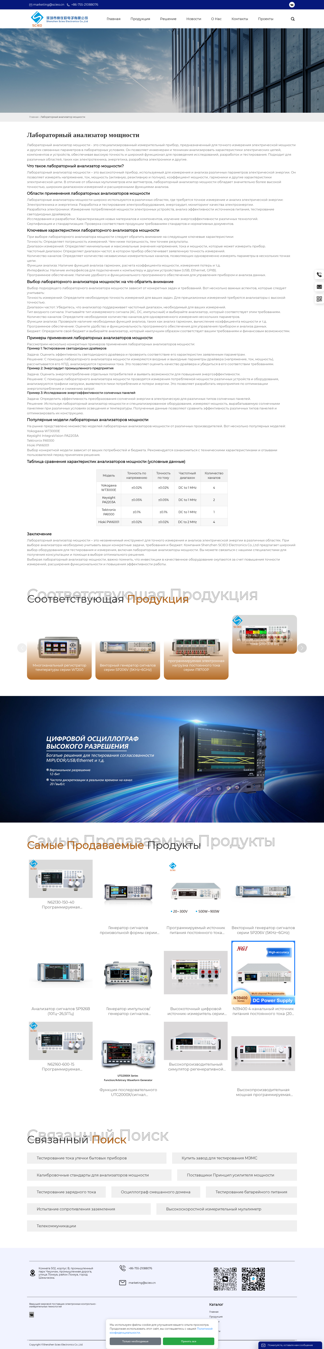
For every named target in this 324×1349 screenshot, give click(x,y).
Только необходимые (135, 1341)
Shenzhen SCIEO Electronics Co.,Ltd (230, 545)
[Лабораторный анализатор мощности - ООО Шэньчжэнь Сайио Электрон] (59, 19)
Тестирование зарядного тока (66, 1192)
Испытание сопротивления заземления (76, 1209)
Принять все (188, 1341)
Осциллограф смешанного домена (155, 1192)
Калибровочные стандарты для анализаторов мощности (93, 1175)
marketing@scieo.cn (48, 4)
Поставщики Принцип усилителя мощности (230, 1175)
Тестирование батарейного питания (251, 1192)
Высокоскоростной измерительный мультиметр (213, 1209)
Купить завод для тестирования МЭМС (219, 1158)
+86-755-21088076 (84, 4)
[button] (302, 648)
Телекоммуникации (56, 1226)
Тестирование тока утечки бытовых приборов (82, 1158)
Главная (33, 117)
